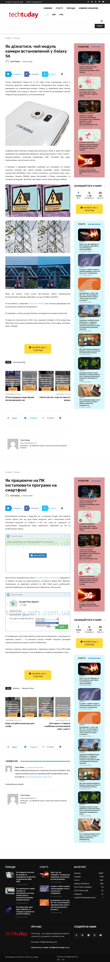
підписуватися (102, 192)
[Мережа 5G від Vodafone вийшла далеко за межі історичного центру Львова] (89, 135)
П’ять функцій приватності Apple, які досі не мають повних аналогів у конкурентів (89, 402)
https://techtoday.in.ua (28, 443)
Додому (8, 38)
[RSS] (82, 935)
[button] (101, 21)
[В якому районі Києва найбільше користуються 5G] (89, 160)
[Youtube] (103, 1)
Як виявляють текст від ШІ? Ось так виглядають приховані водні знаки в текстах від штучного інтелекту (88, 296)
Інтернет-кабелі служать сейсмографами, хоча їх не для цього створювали (89, 271)
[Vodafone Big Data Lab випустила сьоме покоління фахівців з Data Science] (89, 57)
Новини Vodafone (29, 388)
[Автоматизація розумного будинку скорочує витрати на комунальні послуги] (89, 339)
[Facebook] (88, 1)
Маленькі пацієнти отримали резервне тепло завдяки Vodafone (29, 381)
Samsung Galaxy (19, 362)
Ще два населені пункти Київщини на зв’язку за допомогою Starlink (63, 381)
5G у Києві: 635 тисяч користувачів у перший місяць (88, 94)
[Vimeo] (99, 1)
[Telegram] (88, 935)
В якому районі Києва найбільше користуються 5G (89, 171)
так (78, 192)
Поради (16, 38)
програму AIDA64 (36, 304)
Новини (13, 389)
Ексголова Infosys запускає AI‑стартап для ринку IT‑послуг (13, 381)
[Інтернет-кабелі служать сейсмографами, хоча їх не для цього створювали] (89, 260)
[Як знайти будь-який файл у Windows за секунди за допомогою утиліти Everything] (9, 909)
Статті (82, 242)
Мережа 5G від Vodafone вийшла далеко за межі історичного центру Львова (88, 147)
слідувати (89, 192)
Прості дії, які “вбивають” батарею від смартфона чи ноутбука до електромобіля (89, 246)
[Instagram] (92, 1)
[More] (62, 74)
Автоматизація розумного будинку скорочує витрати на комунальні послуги (89, 351)
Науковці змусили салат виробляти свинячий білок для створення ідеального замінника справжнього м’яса (89, 376)
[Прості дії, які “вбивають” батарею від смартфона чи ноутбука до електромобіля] (89, 235)
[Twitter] (95, 1)
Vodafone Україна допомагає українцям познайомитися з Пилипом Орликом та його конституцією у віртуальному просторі (89, 120)
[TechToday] (7, 61)
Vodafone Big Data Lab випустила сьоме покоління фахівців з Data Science (89, 69)
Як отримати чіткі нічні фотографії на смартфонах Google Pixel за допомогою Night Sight (26, 876)
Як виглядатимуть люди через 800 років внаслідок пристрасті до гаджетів (46, 381)
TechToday (15, 61)
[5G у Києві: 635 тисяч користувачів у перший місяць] (89, 83)
